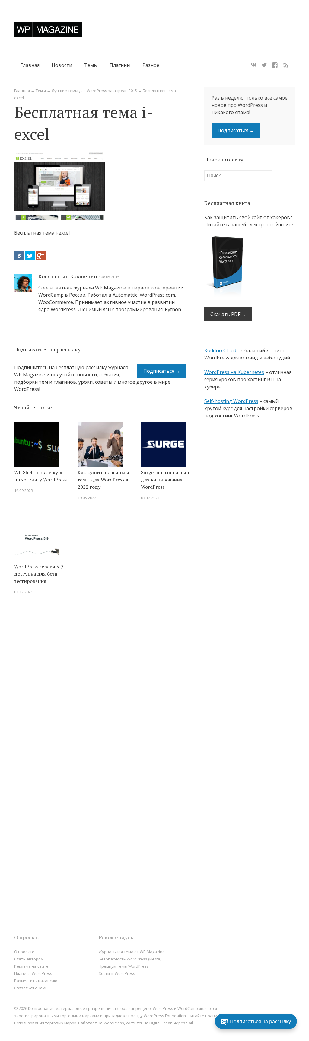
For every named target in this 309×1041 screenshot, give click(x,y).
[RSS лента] (285, 65)
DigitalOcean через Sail (171, 1023)
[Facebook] (274, 65)
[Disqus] (100, 685)
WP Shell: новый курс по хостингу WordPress (40, 476)
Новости (62, 65)
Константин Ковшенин (67, 276)
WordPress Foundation (165, 1015)
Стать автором (28, 959)
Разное (150, 65)
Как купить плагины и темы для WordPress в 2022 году (103, 479)
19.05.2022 (87, 497)
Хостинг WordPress (117, 973)
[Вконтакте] (253, 65)
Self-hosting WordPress (231, 401)
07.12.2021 (150, 497)
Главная (30, 65)
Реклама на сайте (31, 966)
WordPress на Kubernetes (234, 372)
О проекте (24, 951)
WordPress (114, 1023)
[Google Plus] (41, 255)
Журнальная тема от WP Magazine (132, 951)
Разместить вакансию (35, 980)
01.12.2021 (23, 592)
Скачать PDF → (228, 314)
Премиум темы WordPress (124, 966)
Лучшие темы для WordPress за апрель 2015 (94, 90)
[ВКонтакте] (19, 255)
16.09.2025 (23, 490)
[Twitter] (264, 65)
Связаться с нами (31, 988)
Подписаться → (161, 371)
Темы (90, 65)
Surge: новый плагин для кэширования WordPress (165, 479)
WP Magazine (48, 29)
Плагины (120, 65)
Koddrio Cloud (220, 350)
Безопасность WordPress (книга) (130, 959)
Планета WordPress (33, 973)
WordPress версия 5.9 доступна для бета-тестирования (38, 573)
